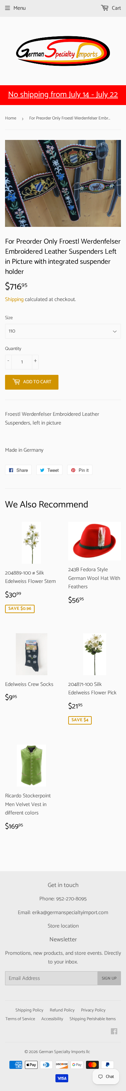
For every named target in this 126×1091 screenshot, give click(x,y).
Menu (19, 8)
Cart (116, 8)
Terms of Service (20, 1019)
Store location (63, 926)
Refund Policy (62, 1010)
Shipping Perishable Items (93, 1019)
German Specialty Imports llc (64, 1051)
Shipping (14, 299)
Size (9, 318)
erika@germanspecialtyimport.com (70, 912)
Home (10, 118)
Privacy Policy (93, 1010)
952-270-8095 (71, 898)
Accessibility (52, 1019)
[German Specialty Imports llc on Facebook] (114, 1032)
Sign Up (109, 978)
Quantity (13, 349)
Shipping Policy (29, 1010)
